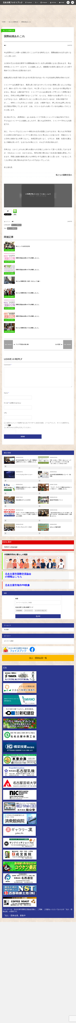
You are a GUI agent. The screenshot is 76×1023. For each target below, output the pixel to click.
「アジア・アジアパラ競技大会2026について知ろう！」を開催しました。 (61, 488)
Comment (7, 365)
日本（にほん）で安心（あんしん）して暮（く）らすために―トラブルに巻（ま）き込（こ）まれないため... (60, 461)
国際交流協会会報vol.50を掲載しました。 (28, 316)
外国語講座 (19, 610)
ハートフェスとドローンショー (24, 474)
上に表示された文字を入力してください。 (18, 427)
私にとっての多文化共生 (23, 246)
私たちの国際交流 (8, 30)
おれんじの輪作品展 (55, 527)
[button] (68, 2)
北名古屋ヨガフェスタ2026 (23, 500)
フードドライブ (28, 610)
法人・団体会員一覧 (38, 658)
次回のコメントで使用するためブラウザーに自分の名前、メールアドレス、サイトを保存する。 (38, 423)
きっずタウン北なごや (40, 610)
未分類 (9, 285)
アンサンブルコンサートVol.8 (24, 527)
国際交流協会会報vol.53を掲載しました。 (28, 258)
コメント (8, 221)
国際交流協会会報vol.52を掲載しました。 (28, 269)
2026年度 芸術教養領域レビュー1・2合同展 (60, 475)
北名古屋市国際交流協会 (9, 250)
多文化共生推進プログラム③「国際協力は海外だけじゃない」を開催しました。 (26, 461)
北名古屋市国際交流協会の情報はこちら (18, 575)
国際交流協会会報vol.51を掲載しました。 (28, 304)
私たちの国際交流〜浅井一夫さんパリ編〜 (28, 281)
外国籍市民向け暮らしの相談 (16, 554)
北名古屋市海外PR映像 (17, 585)
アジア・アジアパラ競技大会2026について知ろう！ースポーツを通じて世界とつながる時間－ (27, 514)
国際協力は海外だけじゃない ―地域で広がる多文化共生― (27, 488)
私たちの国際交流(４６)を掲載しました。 (28, 328)
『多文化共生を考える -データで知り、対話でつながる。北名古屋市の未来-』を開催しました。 (61, 514)
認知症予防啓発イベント (56, 500)
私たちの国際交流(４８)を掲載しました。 (28, 293)
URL (5, 413)
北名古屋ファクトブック (13, 2)
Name (6, 393)
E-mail (6, 403)
